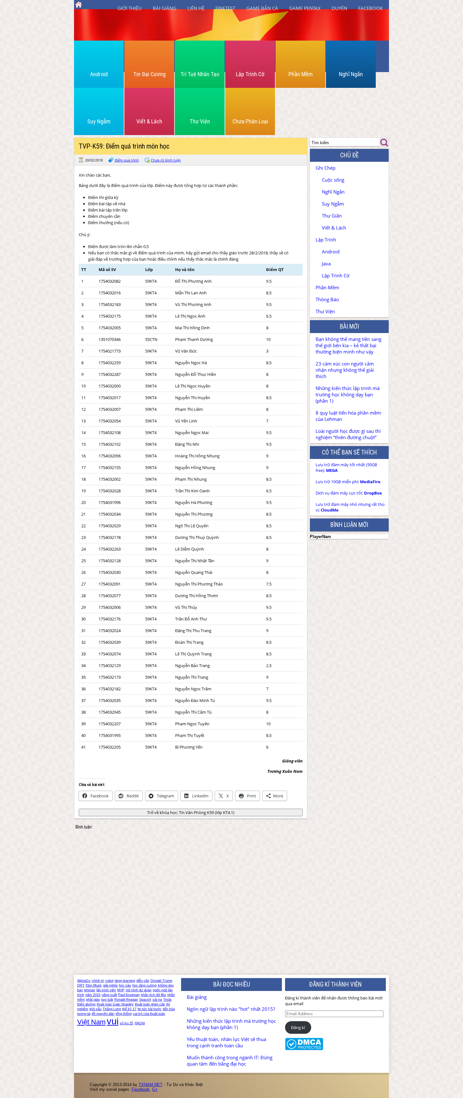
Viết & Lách (149, 121)
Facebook (370, 8)
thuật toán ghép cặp (150, 1004)
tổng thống (124, 1014)
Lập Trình (326, 239)
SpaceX (145, 999)
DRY (80, 985)
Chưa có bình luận (166, 160)
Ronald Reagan (126, 999)
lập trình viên (106, 990)
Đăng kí (298, 1027)
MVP (120, 990)
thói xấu (95, 1009)
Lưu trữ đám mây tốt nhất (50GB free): (346, 467)
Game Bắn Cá (262, 8)
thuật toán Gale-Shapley (115, 1004)
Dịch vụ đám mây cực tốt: (349, 493)
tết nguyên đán (103, 1014)
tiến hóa (169, 1009)
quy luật (107, 999)
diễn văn (142, 980)
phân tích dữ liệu (153, 995)
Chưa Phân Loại (250, 121)
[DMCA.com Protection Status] (304, 1048)
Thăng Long (112, 1009)
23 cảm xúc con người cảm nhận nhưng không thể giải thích (345, 369)
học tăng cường (144, 985)
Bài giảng (164, 8)
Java (326, 263)
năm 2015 (92, 995)
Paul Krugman (129, 995)
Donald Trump (161, 980)
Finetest (225, 8)
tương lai (83, 1014)
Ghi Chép (325, 168)
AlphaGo (83, 980)
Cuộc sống (333, 180)
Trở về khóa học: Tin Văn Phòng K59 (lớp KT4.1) (190, 812)
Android (99, 74)
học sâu (125, 985)
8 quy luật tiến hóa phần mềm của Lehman (348, 416)
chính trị (98, 980)
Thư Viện (200, 121)
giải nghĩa (110, 985)
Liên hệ (195, 8)
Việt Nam (91, 1022)
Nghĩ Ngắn (351, 74)
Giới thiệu (129, 8)
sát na (157, 999)
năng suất (109, 995)
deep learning (125, 980)
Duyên (339, 8)
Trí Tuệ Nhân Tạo (199, 74)
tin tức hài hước (150, 1009)
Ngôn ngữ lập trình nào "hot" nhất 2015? (231, 1009)
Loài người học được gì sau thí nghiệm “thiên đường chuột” (348, 434)
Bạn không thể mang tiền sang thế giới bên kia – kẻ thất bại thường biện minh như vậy (348, 345)
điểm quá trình (127, 160)
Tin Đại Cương (149, 74)
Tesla (167, 999)
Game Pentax (305, 8)
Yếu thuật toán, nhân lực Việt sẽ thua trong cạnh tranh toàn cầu (226, 1042)
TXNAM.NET (151, 1084)
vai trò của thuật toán (149, 1014)
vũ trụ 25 (126, 1023)
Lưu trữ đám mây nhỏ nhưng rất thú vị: (350, 507)
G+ (155, 1089)
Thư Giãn (332, 215)
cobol (109, 980)
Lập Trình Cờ (250, 74)
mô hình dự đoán (138, 990)
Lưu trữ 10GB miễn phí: (348, 481)
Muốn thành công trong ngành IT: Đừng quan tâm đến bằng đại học (229, 1060)
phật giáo (93, 999)
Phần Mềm (301, 74)
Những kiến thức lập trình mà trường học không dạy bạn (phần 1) (348, 394)
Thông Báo (327, 299)
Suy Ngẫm (99, 121)
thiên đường (86, 1004)
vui (112, 1021)
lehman (89, 990)
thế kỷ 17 (129, 1009)
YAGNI (139, 1023)
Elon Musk (94, 985)
